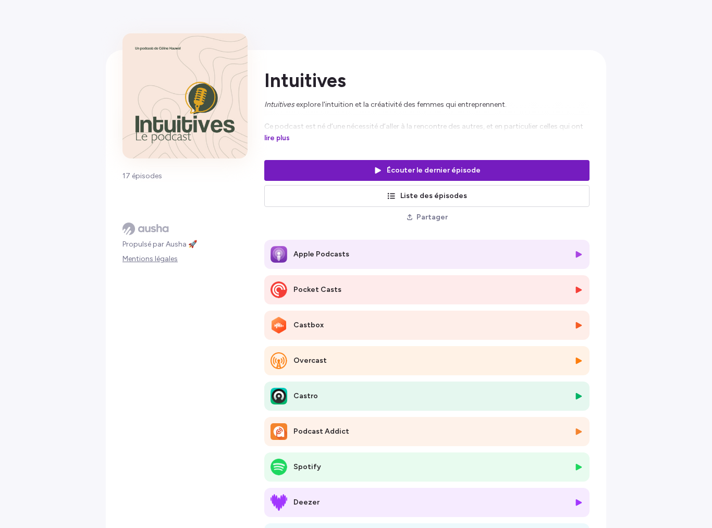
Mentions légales (150, 258)
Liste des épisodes (433, 195)
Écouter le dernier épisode (434, 170)
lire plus (277, 137)
